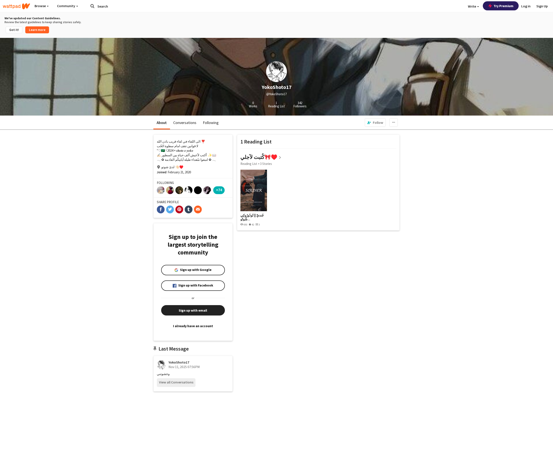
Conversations (184, 122)
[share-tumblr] (188, 209)
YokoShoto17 (178, 362)
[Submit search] (92, 6)
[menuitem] (375, 122)
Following (211, 122)
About (162, 122)
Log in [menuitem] (526, 6)
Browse (40, 6)
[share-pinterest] (179, 209)
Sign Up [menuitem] (542, 6)
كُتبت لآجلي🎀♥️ (258, 157)
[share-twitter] (170, 209)
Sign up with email (193, 310)
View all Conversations (176, 382)
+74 (219, 189)
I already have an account (193, 326)
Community (66, 6)
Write (472, 6)
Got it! (14, 30)
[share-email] (198, 209)
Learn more (37, 30)
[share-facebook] (161, 209)
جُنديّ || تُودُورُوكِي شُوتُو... (252, 217)
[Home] (16, 6)
